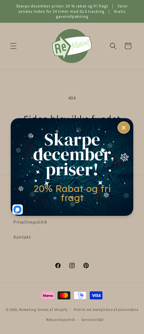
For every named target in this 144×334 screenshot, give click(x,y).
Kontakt (22, 237)
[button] (13, 46)
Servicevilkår (92, 319)
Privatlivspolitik (30, 222)
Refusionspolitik (60, 319)
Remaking (28, 309)
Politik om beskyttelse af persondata (106, 309)
